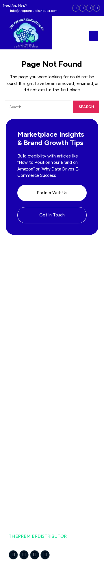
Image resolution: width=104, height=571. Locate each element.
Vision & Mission (25, 369)
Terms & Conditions (29, 424)
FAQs (14, 435)
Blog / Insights (23, 447)
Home (15, 334)
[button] (93, 36)
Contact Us (21, 380)
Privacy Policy (22, 412)
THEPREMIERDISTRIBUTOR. (38, 536)
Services (17, 357)
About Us (18, 346)
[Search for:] (37, 108)
